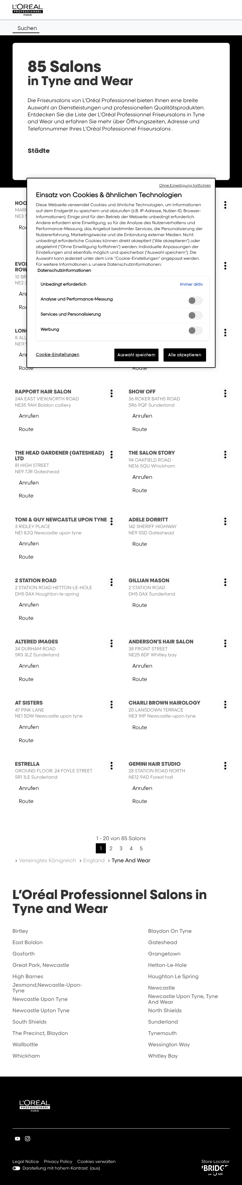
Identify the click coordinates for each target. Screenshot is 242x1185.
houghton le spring (173, 976)
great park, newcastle (41, 965)
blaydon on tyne (170, 931)
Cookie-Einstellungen (57, 354)
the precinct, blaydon (40, 1033)
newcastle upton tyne (41, 1010)
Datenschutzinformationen (64, 270)
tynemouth (162, 1033)
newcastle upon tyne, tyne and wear (183, 999)
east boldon (28, 942)
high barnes (28, 976)
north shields (165, 1010)
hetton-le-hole (167, 965)
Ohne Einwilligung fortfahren (185, 185)
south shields (30, 1022)
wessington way (169, 1044)
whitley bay (163, 1056)
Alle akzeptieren (184, 354)
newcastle (161, 988)
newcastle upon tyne (40, 999)
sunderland (163, 1022)
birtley (20, 931)
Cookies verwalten (96, 1161)
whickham (26, 1056)
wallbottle (25, 1044)
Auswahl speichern (136, 354)
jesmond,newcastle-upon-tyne (47, 988)
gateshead (162, 942)
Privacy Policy (58, 1162)
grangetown (164, 953)
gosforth (24, 953)
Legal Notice (26, 1162)
